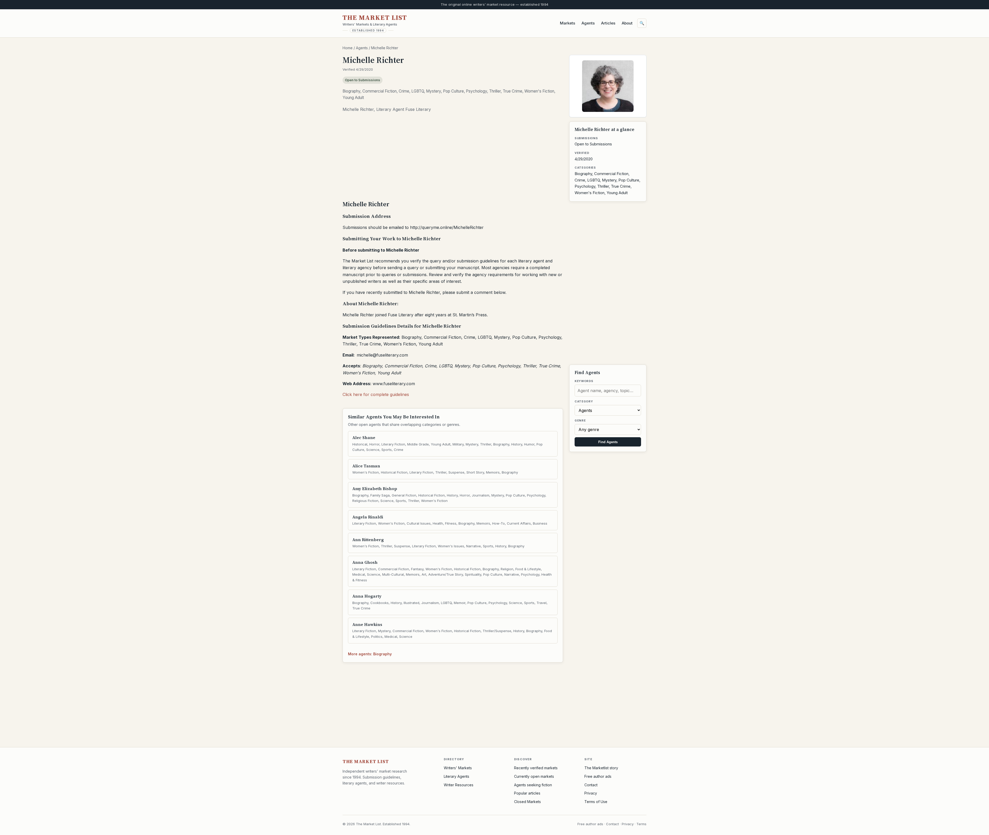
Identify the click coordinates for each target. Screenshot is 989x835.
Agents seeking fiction (533, 785)
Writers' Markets (458, 768)
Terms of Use (595, 801)
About (627, 23)
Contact (591, 785)
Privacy (590, 793)
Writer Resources (458, 785)
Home (348, 48)
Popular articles (527, 793)
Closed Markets (527, 801)
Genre (580, 420)
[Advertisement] (453, 158)
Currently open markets (534, 776)
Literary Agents (456, 776)
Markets (567, 23)
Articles (608, 23)
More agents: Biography (370, 654)
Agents (588, 23)
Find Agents (608, 442)
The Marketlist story (601, 768)
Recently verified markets (536, 768)
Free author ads (597, 776)
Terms (641, 824)
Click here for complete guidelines (376, 394)
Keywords (584, 381)
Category (584, 401)
